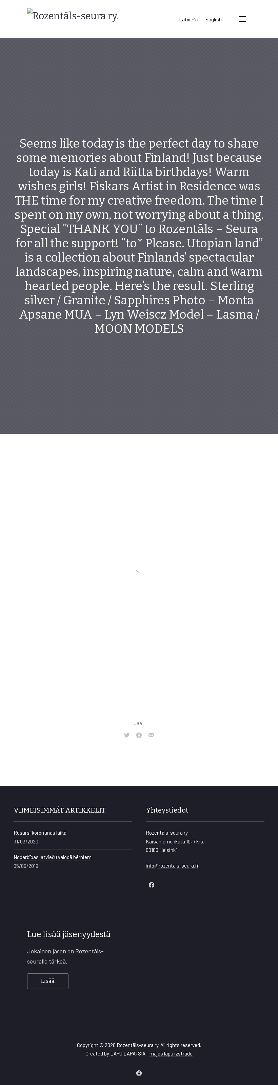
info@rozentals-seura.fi (172, 865)
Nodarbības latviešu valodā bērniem (53, 857)
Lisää (48, 981)
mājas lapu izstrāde (171, 1053)
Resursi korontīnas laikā (40, 833)
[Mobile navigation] (243, 19)
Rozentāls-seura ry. (138, 1045)
